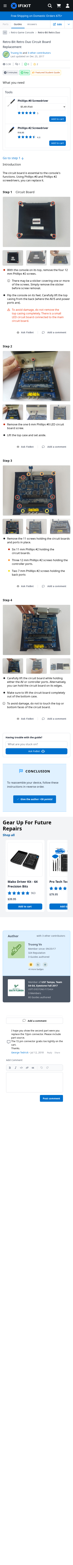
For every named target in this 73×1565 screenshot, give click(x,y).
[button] (50, 5)
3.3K (8, 64)
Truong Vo (16, 52)
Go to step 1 (12, 158)
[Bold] (10, 1067)
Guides (18, 24)
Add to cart (57, 119)
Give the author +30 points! (36, 799)
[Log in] (67, 5)
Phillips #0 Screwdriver (33, 101)
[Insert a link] (27, 1067)
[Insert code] (21, 1067)
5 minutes (12, 72)
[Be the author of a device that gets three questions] (45, 964)
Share (57, 1052)
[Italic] (15, 1067)
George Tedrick (19, 1052)
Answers (32, 24)
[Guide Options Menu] (69, 24)
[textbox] (34, 1082)
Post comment (51, 1098)
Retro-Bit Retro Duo (49, 32)
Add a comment (36, 735)
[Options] (5, 32)
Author (13, 936)
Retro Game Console (22, 32)
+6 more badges (36, 969)
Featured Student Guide (47, 72)
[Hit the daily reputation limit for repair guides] (31, 964)
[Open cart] (58, 5)
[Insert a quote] (33, 1067)
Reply (49, 1052)
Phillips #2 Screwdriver (33, 128)
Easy (26, 72)
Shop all (9, 835)
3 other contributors (39, 52)
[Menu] (5, 6)
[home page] (21, 6)
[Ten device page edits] (38, 964)
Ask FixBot (27, 332)
